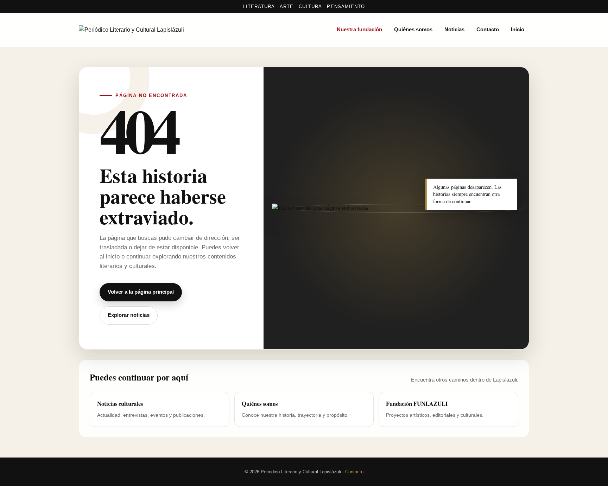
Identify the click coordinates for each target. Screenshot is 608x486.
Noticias (454, 29)
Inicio (517, 29)
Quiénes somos (413, 29)
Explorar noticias (129, 315)
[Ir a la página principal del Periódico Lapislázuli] (153, 29)
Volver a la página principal (141, 292)
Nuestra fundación (359, 29)
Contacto (487, 29)
